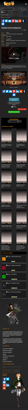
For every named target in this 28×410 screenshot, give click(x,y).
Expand (11, 87)
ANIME (4, 354)
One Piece (14, 274)
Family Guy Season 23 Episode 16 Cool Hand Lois (5, 186)
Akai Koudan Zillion (16, 256)
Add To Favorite (6, 17)
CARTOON (5, 357)
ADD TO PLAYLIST (15, 111)
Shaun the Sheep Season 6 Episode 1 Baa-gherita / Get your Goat (21, 226)
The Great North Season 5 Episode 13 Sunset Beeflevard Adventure (6, 165)
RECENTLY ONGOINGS (8, 356)
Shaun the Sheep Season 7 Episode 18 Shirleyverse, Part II (21, 206)
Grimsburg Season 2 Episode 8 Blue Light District (20, 145)
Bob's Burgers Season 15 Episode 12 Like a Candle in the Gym (6, 145)
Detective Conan (15, 283)
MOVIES (5, 359)
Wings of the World (16, 265)
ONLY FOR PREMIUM (8, 348)
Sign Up (17, 370)
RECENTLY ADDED (7, 350)
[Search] (18, 121)
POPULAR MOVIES (7, 361)
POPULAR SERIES (7, 352)
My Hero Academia (16, 292)
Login (24, 9)
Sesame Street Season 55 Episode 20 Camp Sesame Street (21, 165)
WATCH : (15, 106)
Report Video (23, 109)
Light (17, 87)
